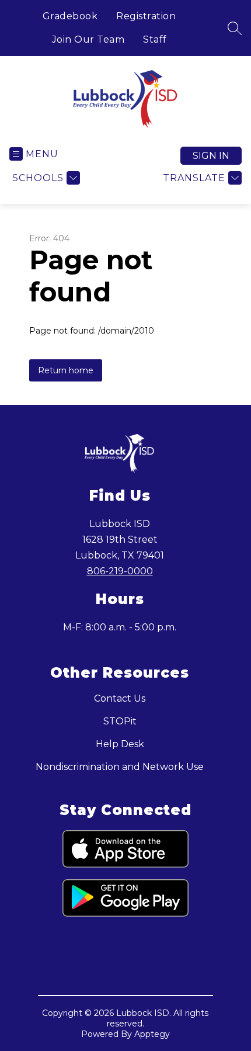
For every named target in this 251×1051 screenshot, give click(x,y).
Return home (65, 370)
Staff (155, 39)
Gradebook (70, 16)
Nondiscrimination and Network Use (120, 766)
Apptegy (152, 1034)
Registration (146, 16)
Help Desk (120, 744)
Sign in (211, 155)
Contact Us (119, 698)
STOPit (120, 721)
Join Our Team (88, 39)
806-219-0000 (120, 571)
